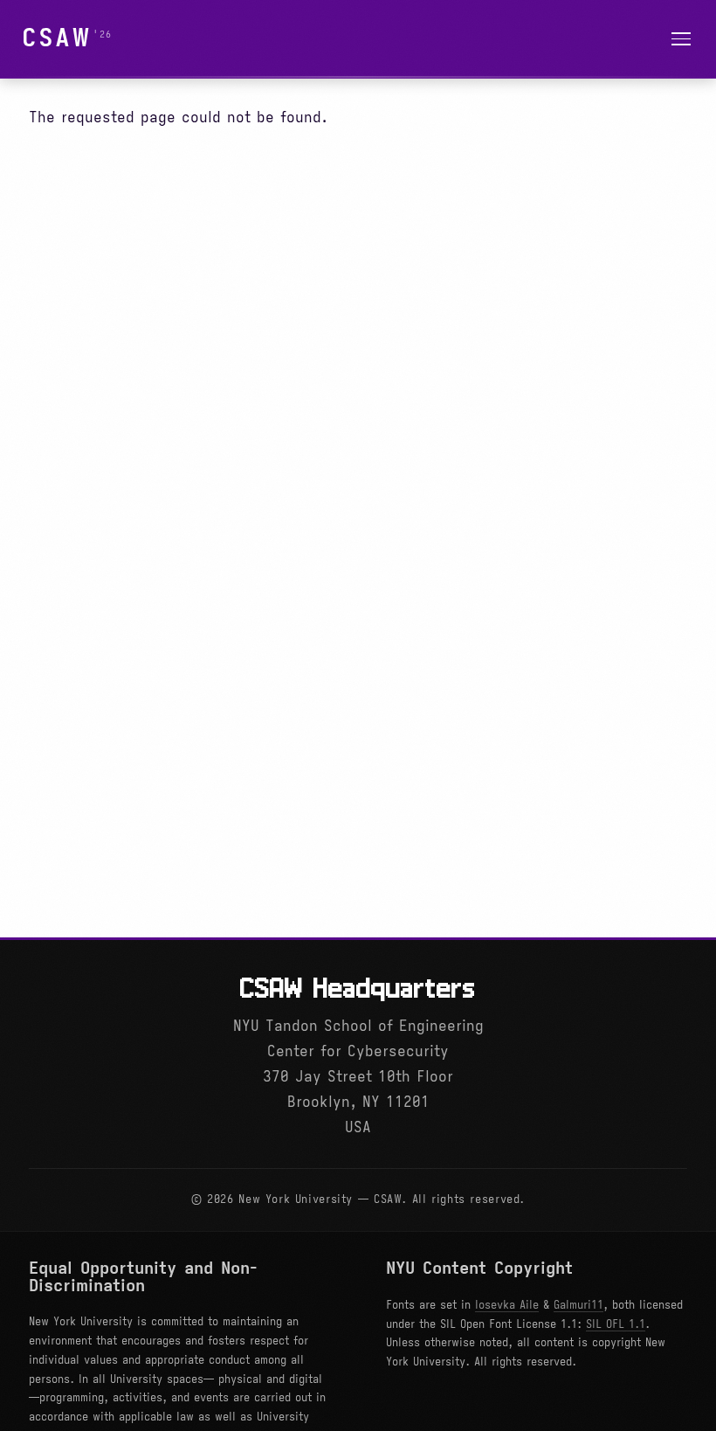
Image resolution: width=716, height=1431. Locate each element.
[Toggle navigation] (681, 38)
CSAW (57, 38)
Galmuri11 (578, 1305)
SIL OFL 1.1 (615, 1324)
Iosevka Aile (507, 1305)
